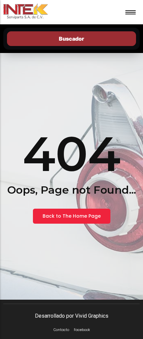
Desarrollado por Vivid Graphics (71, 316)
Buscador (71, 38)
